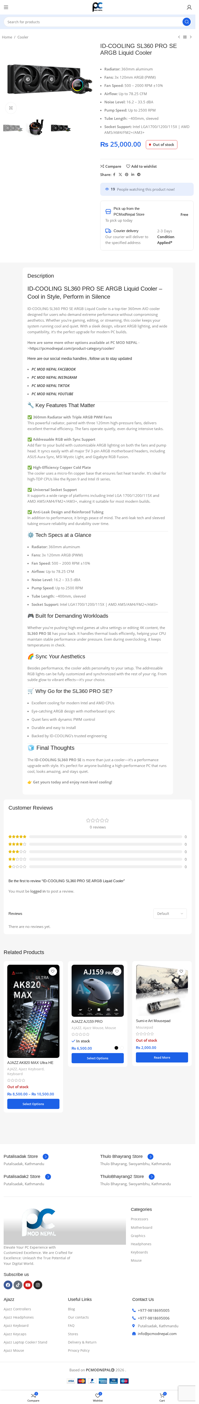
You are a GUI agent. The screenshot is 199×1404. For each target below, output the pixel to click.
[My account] (189, 7)
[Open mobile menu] (6, 7)
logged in (38, 891)
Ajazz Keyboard (31, 1069)
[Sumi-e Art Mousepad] (162, 990)
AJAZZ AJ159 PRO (87, 1021)
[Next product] (191, 37)
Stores (73, 1334)
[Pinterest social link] (127, 174)
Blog (71, 1309)
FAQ (71, 1325)
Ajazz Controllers (17, 1309)
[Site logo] (98, 6)
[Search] (186, 22)
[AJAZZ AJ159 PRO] (98, 991)
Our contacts (78, 1317)
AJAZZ (12, 1069)
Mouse (110, 1027)
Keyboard (15, 1073)
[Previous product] (179, 37)
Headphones (141, 1244)
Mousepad (144, 1027)
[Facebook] (8, 1285)
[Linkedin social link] (133, 174)
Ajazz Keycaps (15, 1334)
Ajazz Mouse (93, 1027)
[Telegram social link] (139, 174)
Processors (139, 1219)
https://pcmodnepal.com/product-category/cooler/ (72, 348)
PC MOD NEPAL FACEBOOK (54, 369)
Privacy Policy (79, 1350)
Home (7, 37)
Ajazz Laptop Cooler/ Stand (25, 1342)
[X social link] (120, 174)
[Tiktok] (18, 1285)
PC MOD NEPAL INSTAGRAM (54, 377)
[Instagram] (37, 1285)
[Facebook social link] (114, 174)
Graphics (138, 1235)
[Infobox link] (26, 1157)
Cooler (22, 37)
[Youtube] (28, 1285)
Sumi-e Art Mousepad (153, 1021)
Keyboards (139, 1252)
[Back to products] (185, 37)
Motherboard (141, 1227)
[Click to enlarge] (11, 108)
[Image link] (40, 1222)
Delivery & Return (82, 1342)
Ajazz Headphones (19, 1317)
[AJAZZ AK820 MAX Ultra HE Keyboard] (33, 1011)
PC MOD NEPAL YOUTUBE (52, 393)
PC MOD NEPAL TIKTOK (51, 385)
